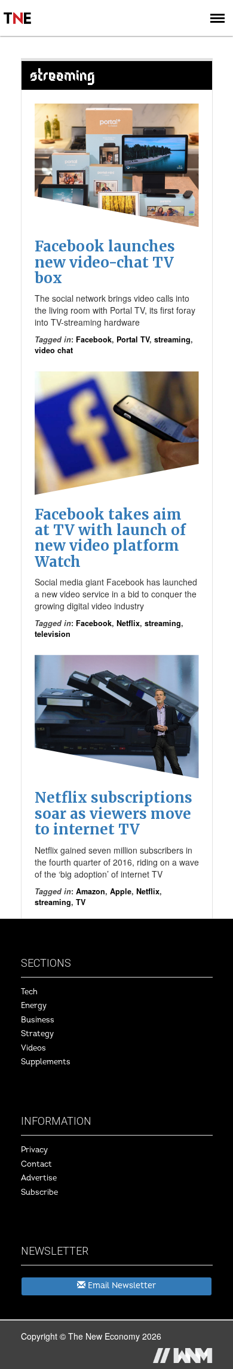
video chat (54, 350)
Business (37, 1020)
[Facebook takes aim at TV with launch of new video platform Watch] (117, 432)
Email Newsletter (120, 1285)
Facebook (94, 339)
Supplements (45, 1062)
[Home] (18, 9)
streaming (172, 339)
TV (80, 902)
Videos (33, 1048)
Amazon (90, 891)
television (52, 634)
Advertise (39, 1178)
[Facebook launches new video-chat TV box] (117, 165)
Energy (34, 1005)
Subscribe (39, 1192)
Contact (36, 1164)
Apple (120, 891)
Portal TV (132, 339)
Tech (29, 992)
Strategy (37, 1034)
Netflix (128, 623)
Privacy (34, 1150)
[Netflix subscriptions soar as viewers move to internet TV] (117, 716)
